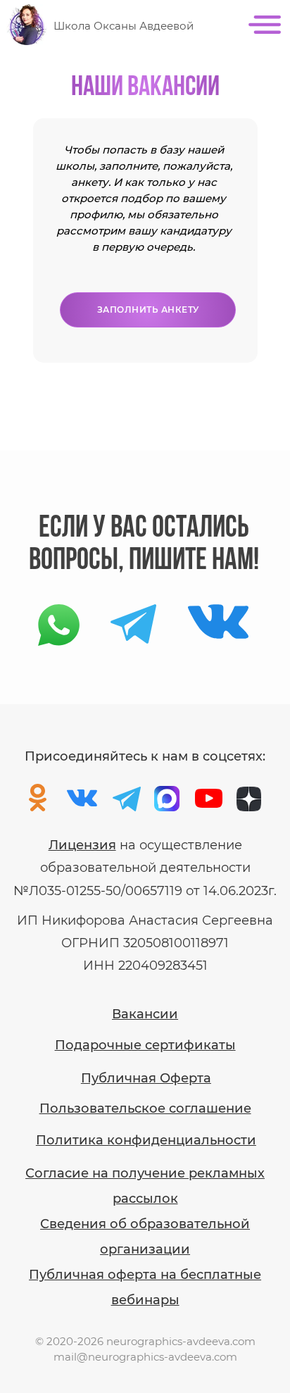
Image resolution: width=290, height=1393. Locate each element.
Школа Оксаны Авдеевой (123, 25)
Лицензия (82, 845)
